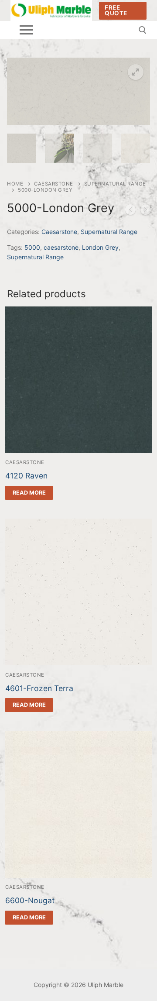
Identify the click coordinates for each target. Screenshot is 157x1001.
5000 (32, 247)
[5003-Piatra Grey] (145, 211)
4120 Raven (26, 475)
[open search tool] (143, 30)
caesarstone (61, 247)
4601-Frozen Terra (39, 688)
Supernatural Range (109, 231)
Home (15, 184)
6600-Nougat (30, 900)
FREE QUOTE (116, 10)
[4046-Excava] (130, 211)
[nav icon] (26, 30)
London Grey (100, 247)
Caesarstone (53, 184)
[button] (135, 72)
